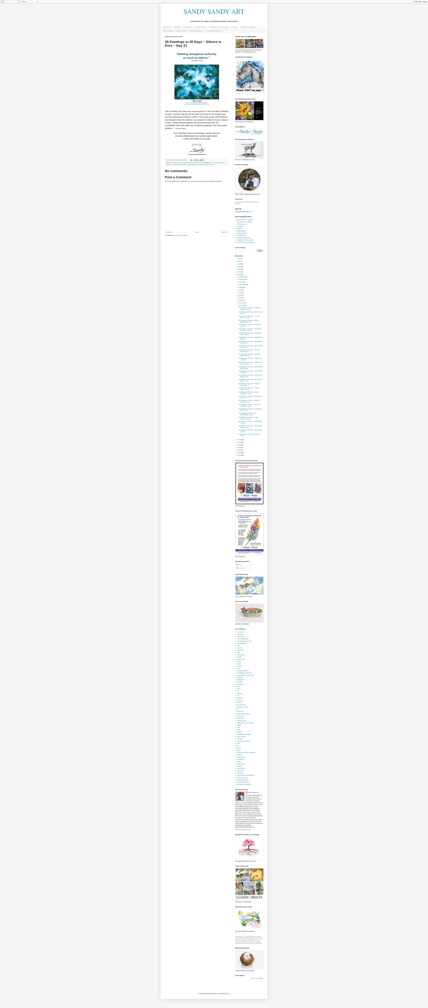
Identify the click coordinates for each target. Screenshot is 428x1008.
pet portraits (240, 759)
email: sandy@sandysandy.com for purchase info (196, 104)
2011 (239, 447)
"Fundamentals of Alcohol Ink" (246, 775)
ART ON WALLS (242, 224)
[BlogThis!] (197, 160)
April (240, 297)
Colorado (240, 693)
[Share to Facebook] (201, 160)
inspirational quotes (243, 670)
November (242, 279)
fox (238, 746)
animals (239, 657)
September (242, 284)
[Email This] (194, 160)
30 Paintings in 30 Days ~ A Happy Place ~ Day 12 (249, 388)
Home (197, 232)
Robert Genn (241, 764)
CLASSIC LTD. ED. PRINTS (245, 240)
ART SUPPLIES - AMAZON (245, 220)
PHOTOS (239, 682)
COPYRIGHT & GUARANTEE (246, 242)
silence (212, 164)
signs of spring (241, 736)
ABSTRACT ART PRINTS (244, 222)
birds (238, 686)
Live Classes (187, 27)
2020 (239, 261)
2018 (239, 266)
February (242, 303)
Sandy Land (240, 718)
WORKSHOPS (241, 231)
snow (238, 668)
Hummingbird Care (213, 31)
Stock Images (168, 31)
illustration (240, 677)
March (241, 300)
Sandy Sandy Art (253, 792)
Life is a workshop (242, 777)
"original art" (169, 164)
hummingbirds (241, 643)
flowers (239, 664)
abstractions (200, 164)
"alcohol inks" (188, 162)
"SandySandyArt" (192, 164)
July (240, 290)
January (241, 305)
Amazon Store (181, 31)
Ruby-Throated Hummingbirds (246, 752)
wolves (239, 761)
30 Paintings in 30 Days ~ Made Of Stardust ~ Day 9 (249, 401)
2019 (239, 264)
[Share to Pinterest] (203, 160)
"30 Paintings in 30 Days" (177, 162)
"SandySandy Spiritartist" (179, 164)
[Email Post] (190, 160)
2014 (239, 439)
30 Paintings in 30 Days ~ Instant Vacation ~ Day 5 (248, 418)
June (240, 292)
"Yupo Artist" (240, 716)
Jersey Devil (240, 771)
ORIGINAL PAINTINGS (244, 238)
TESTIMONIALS (242, 235)
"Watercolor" (240, 680)
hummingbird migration (244, 734)
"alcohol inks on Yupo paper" (245, 675)
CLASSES (240, 226)
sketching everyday (243, 707)
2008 (239, 455)
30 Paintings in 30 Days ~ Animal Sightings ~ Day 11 (248, 392)
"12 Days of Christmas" (244, 741)
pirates (239, 748)
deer (238, 743)
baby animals (241, 768)
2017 (239, 269)
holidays (239, 732)
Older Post (225, 232)
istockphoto (240, 711)
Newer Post (169, 232)
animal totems (241, 757)
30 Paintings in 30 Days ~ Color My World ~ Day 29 (249, 317)
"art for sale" (195, 162)
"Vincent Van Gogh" (243, 780)
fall (238, 691)
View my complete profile (242, 829)
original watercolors (243, 639)
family (238, 730)
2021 (239, 259)
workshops (240, 700)
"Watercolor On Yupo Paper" (245, 723)
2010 (239, 450)
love (238, 695)
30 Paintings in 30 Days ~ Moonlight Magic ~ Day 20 (249, 354)
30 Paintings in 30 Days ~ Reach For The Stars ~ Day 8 (250, 405)
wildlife (239, 725)
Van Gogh (240, 773)
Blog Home (167, 27)
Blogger (227, 993)
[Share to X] (199, 160)
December (242, 277)
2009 (239, 453)
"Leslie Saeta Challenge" (218, 162)
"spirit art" (240, 648)
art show (239, 702)
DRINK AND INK (242, 233)
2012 (239, 445)
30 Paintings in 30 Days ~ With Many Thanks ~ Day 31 (250, 308)
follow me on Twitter (257, 978)
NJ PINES (240, 739)
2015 (239, 274)
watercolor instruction (243, 714)
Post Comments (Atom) (180, 235)
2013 (239, 442)
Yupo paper (240, 632)
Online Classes (201, 27)
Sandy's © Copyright (248, 27)
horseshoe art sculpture (244, 784)
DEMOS (239, 229)
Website (177, 27)
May (240, 295)
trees (238, 652)
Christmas (240, 698)
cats (238, 645)
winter (239, 689)
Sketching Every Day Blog (219, 27)
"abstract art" (240, 650)
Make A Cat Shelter (196, 31)
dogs (238, 727)
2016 (239, 272)
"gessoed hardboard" (205, 162)
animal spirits (241, 659)
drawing (239, 666)
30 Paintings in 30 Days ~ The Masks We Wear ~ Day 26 (250, 329)
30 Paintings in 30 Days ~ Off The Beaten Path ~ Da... (249, 321)
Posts (239, 565)
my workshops (241, 705)
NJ (238, 709)
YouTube (239, 755)
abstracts (207, 164)
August (241, 287)
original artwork (241, 720)
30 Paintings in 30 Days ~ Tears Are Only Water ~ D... (249, 384)
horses (239, 661)
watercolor (240, 634)
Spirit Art (239, 766)
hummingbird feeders (243, 782)
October (241, 282)
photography (241, 655)
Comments (241, 568)
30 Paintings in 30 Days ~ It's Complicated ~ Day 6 (247, 413)
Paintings (234, 27)
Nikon (238, 750)
